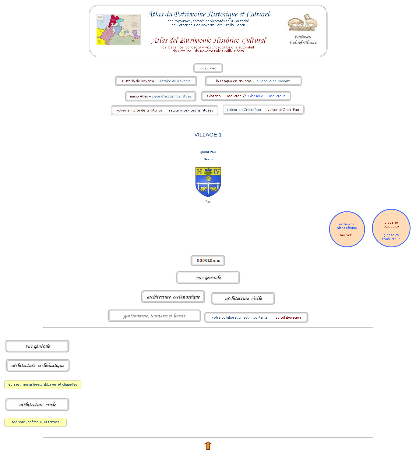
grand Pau (208, 152)
